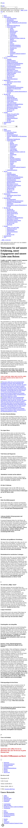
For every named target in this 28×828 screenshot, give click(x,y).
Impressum (9, 77)
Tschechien (12, 52)
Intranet (5, 769)
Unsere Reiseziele (11, 27)
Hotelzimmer (10, 90)
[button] (3, 825)
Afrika (11, 28)
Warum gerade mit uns (12, 100)
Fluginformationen (11, 66)
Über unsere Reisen (11, 18)
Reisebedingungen (8, 765)
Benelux (12, 29)
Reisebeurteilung (11, 69)
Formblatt (6, 766)
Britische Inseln (14, 31)
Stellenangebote (11, 97)
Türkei (11, 50)
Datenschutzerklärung (12, 79)
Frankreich (12, 34)
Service (5, 57)
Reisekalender (10, 20)
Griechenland (13, 35)
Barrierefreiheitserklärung (10, 768)
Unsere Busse (10, 101)
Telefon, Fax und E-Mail (13, 114)
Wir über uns (7, 94)
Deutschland (13, 32)
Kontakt (6, 112)
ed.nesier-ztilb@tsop (10, 789)
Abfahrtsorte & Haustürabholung (15, 63)
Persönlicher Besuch (12, 115)
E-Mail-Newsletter (11, 73)
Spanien (12, 49)
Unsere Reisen (7, 17)
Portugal (12, 43)
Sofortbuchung (7, 122)
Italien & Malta (13, 36)
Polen (11, 42)
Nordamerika (13, 41)
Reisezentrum (7, 84)
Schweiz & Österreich (15, 46)
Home (5, 15)
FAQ (5, 123)
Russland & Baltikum (15, 45)
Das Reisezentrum (11, 86)
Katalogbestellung (11, 60)
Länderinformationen (12, 56)
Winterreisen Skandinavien (13, 25)
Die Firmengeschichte (12, 108)
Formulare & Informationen (13, 64)
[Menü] (1, 760)
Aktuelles (9, 59)
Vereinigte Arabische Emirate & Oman (13, 823)
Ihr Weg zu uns (10, 76)
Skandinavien (13, 48)
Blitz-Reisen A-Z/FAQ (12, 70)
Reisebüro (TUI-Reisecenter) (14, 88)
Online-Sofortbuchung (12, 62)
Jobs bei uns (7, 772)
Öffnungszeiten (10, 74)
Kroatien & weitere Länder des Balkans (13, 806)
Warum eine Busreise (12, 98)
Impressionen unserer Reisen (14, 71)
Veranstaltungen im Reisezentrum (15, 87)
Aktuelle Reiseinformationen (14, 67)
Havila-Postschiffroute (12, 21)
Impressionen (7, 80)
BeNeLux (6, 797)
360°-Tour (9, 83)
